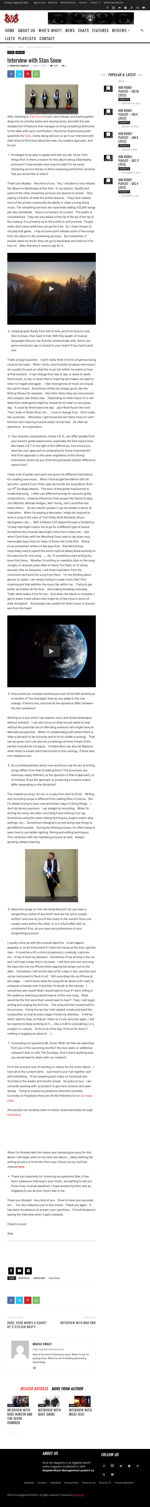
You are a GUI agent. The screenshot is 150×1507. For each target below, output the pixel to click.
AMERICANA (39, 1278)
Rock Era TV (105, 1482)
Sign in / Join (40, 2)
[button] (142, 30)
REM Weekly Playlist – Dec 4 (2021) (128, 184)
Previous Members (124, 1482)
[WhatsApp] (36, 74)
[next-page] (15, 1430)
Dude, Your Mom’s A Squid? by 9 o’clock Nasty (27, 1325)
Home (10, 30)
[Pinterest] (27, 74)
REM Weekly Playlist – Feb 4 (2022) (128, 114)
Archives (42, 1482)
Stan (28, 136)
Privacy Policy (71, 1482)
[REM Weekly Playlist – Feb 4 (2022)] (108, 112)
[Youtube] (143, 7)
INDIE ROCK (24, 1278)
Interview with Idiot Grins (49, 1412)
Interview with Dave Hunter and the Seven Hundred (19, 1416)
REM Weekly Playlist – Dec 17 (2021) (128, 161)
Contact (94, 2)
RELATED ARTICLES (34, 1388)
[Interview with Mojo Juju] (82, 1401)
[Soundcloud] (119, 7)
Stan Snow (37, 116)
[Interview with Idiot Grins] (51, 1401)
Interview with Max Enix (78, 1323)
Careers (83, 2)
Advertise (29, 1482)
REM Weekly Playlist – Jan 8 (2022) (128, 137)
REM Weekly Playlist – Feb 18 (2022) (128, 91)
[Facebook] (107, 7)
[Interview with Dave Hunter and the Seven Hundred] (20, 1401)
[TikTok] (131, 7)
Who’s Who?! (50, 30)
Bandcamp (14, 1114)
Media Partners (68, 2)
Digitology (79, 1495)
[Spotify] (125, 7)
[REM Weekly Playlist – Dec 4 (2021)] (108, 181)
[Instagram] (113, 7)
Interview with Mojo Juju (80, 1412)
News (70, 30)
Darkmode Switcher (113, 2)
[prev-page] (9, 1430)
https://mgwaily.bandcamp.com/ (48, 1349)
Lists (10, 38)
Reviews (119, 30)
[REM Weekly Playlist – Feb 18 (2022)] (108, 89)
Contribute (55, 1482)
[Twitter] (137, 7)
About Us (52, 2)
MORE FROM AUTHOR (67, 1388)
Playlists (27, 38)
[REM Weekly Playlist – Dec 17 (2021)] (108, 158)
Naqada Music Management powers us (68, 1470)
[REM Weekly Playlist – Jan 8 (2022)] (108, 135)
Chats (83, 30)
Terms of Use (89, 1482)
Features (100, 30)
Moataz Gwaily (19, 65)
